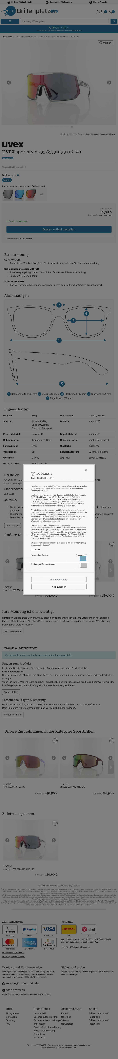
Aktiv (83, 558)
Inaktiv (84, 565)
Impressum (35, 549)
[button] (83, 558)
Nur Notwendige (59, 579)
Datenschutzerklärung (76, 543)
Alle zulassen (59, 586)
